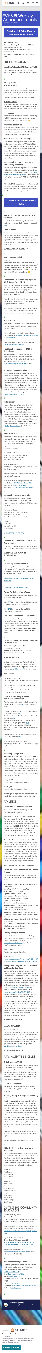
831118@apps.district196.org (23, 483)
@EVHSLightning (15, 1288)
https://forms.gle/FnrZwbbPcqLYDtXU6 (17, 987)
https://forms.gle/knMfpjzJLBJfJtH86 (16, 992)
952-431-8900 (14, 1283)
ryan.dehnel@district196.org (13, 1046)
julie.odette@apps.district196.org (23, 488)
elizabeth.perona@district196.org (15, 364)
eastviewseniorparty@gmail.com (14, 344)
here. (5, 225)
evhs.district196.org (16, 1276)
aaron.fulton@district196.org (13, 943)
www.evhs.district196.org (12, 1272)
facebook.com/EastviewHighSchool (24, 1286)
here (23, 704)
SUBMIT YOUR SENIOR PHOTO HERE (21, 202)
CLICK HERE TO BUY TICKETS (14, 533)
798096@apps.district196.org (22, 485)
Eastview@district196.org (16, 1274)
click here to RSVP (19, 669)
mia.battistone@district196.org (14, 394)
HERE (9, 602)
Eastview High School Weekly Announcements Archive (21, 33)
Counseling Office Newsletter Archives (16, 588)
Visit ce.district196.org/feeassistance (16, 1252)
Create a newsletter (11, 1347)
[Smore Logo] (9, 3)
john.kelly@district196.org (12, 426)
